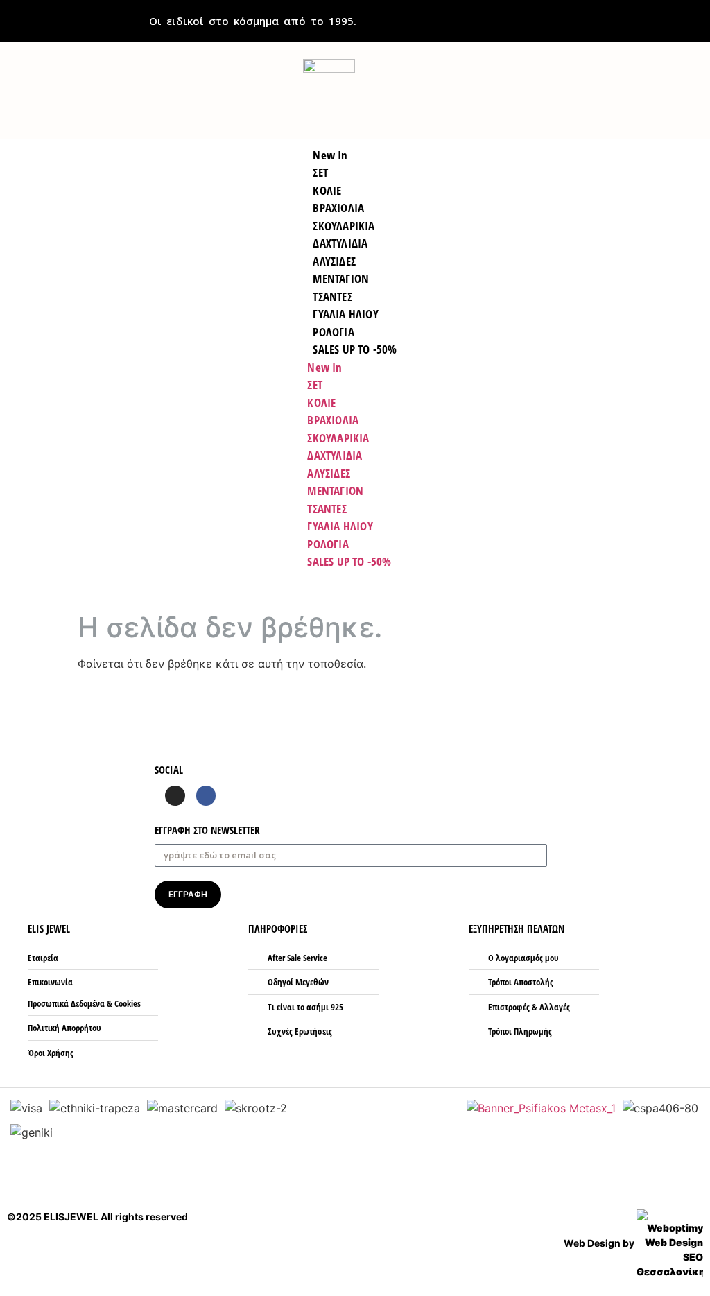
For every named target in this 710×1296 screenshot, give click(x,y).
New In (324, 367)
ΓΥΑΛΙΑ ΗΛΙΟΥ (339, 526)
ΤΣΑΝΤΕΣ (326, 509)
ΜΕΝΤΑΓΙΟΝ (335, 491)
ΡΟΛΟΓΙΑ (327, 544)
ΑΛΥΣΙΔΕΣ (328, 473)
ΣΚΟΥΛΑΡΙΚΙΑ (338, 438)
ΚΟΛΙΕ (321, 403)
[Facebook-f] (206, 796)
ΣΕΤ (314, 384)
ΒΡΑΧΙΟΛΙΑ (332, 420)
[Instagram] (175, 796)
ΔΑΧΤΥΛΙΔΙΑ (334, 455)
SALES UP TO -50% (355, 349)
